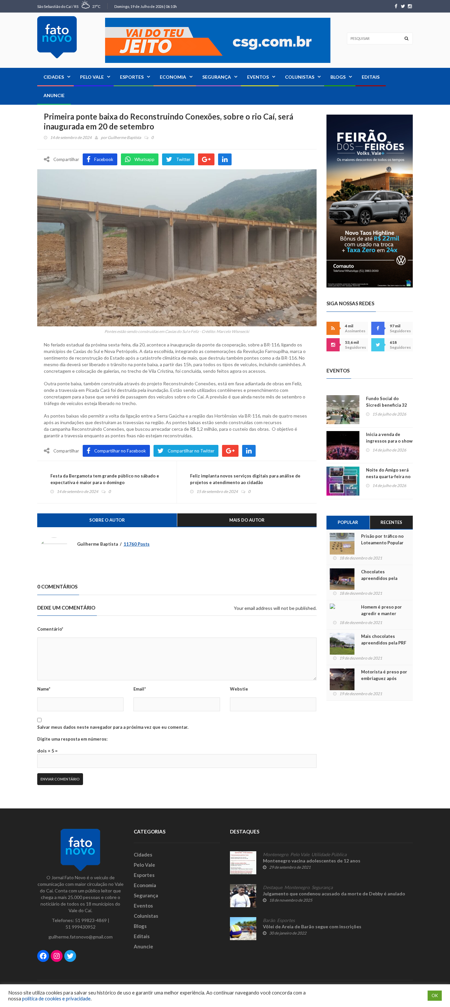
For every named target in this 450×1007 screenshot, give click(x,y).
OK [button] (435, 995)
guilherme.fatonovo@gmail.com (80, 936)
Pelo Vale (92, 77)
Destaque (272, 887)
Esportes (132, 77)
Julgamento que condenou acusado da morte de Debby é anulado (334, 893)
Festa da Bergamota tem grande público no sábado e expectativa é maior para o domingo (104, 479)
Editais (371, 77)
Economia (173, 77)
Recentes (391, 522)
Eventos (258, 77)
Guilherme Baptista (124, 137)
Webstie (239, 689)
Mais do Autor (247, 520)
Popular (348, 522)
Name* (43, 689)
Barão (269, 920)
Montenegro (275, 854)
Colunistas (299, 77)
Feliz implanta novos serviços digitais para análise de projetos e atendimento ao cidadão (245, 479)
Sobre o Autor (107, 520)
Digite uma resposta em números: (72, 739)
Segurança (216, 77)
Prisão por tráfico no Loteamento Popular (382, 539)
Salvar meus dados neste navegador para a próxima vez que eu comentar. (112, 727)
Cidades (53, 77)
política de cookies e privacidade (56, 998)
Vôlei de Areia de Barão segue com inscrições (312, 926)
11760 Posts (137, 544)
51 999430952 (81, 927)
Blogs (338, 77)
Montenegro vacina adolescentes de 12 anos (311, 860)
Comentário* (50, 629)
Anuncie (54, 95)
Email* (139, 689)
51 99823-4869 (91, 920)
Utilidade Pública (329, 854)
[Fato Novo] (57, 37)
